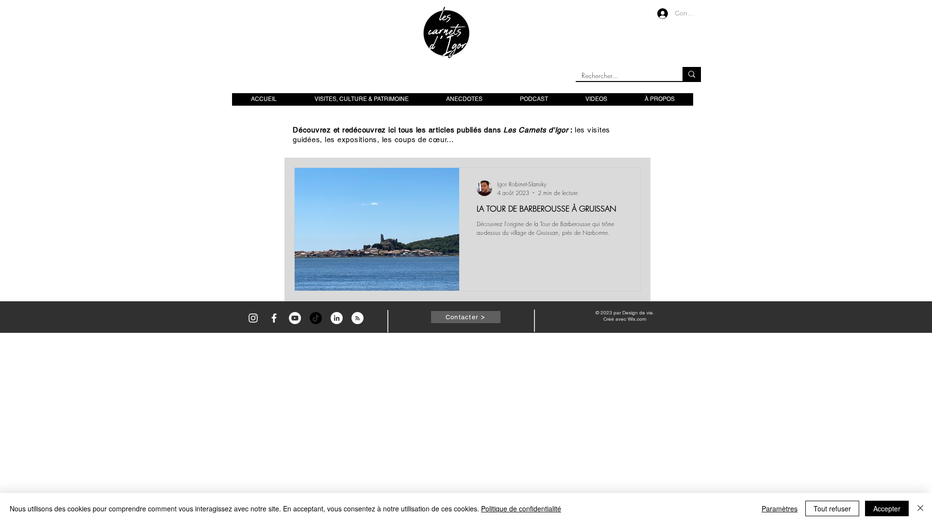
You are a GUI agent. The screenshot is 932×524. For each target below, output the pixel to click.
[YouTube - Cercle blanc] (295, 318)
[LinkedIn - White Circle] (337, 318)
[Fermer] (920, 508)
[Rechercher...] (691, 74)
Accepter (886, 508)
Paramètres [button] (780, 508)
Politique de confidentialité (521, 508)
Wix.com (637, 319)
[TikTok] (316, 318)
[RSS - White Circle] (357, 318)
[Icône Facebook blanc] (274, 318)
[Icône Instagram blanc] (253, 318)
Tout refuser (832, 508)
